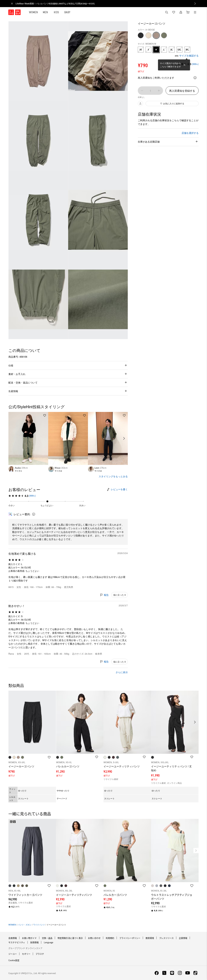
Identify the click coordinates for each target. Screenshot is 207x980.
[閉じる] (184, 64)
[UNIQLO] (14, 12)
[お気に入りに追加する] (44, 415)
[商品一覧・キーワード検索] (195, 12)
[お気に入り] (173, 12)
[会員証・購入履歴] (180, 12)
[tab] (33, 12)
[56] (164, 35)
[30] (148, 35)
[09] (141, 35)
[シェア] (140, 103)
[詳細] (195, 77)
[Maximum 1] (159, 90)
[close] (12, 3)
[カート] (187, 12)
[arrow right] (124, 438)
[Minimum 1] (142, 90)
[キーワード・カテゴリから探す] (166, 12)
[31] (156, 35)
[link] (107, 3)
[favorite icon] (49, 885)
